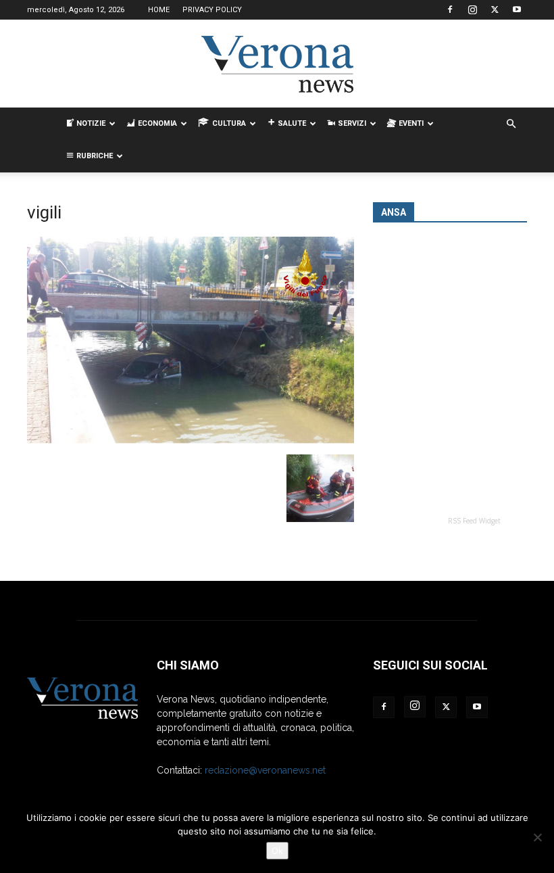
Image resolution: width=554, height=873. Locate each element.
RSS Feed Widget (474, 520)
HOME (159, 9)
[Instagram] (472, 9)
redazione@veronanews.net (265, 770)
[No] (537, 837)
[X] (494, 9)
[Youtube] (517, 9)
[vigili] (190, 440)
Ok (277, 850)
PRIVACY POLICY (212, 9)
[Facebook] (450, 9)
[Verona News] (277, 64)
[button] (511, 124)
